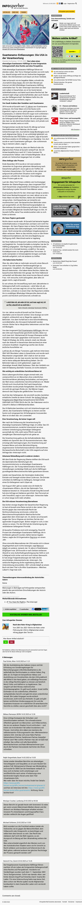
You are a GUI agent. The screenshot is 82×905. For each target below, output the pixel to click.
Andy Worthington (37, 132)
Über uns (15, 12)
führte (19, 134)
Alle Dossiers (75, 129)
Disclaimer (71, 902)
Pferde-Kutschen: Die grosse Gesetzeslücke (63, 83)
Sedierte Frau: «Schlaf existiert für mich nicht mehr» (65, 251)
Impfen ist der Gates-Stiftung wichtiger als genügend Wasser (67, 76)
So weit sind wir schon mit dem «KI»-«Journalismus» (64, 72)
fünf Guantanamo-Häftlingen (30, 330)
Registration (71, 3)
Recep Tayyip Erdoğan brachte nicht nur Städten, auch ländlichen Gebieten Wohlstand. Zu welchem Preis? (70, 123)
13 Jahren (29, 106)
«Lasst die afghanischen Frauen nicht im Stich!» (67, 152)
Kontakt (64, 902)
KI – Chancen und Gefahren (68, 106)
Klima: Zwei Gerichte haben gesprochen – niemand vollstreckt (67, 147)
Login (65, 3)
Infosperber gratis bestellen (66, 11)
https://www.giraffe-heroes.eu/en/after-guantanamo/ (24, 789)
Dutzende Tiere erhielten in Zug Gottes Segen (65, 266)
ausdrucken (25, 609)
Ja (5, 642)
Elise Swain (17, 83)
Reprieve (33, 537)
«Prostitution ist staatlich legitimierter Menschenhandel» (65, 245)
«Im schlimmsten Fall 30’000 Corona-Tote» (67, 80)
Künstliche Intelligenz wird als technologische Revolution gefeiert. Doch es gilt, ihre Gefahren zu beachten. (69, 110)
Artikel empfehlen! (10, 609)
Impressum (79, 902)
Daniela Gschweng (9, 61)
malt (11, 95)
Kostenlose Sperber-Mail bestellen (26, 614)
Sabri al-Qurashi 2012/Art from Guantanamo (24, 48)
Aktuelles (6, 12)
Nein (11, 642)
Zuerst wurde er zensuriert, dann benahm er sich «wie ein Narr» (67, 143)
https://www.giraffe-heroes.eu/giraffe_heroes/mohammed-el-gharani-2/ (24, 784)
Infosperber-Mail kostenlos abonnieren (50, 902)
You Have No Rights (17, 602)
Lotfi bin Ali (7, 351)
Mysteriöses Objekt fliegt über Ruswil (65, 261)
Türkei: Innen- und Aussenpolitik (70, 118)
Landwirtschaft (64, 93)
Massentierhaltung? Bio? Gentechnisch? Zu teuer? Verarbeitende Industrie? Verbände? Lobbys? (68, 98)
